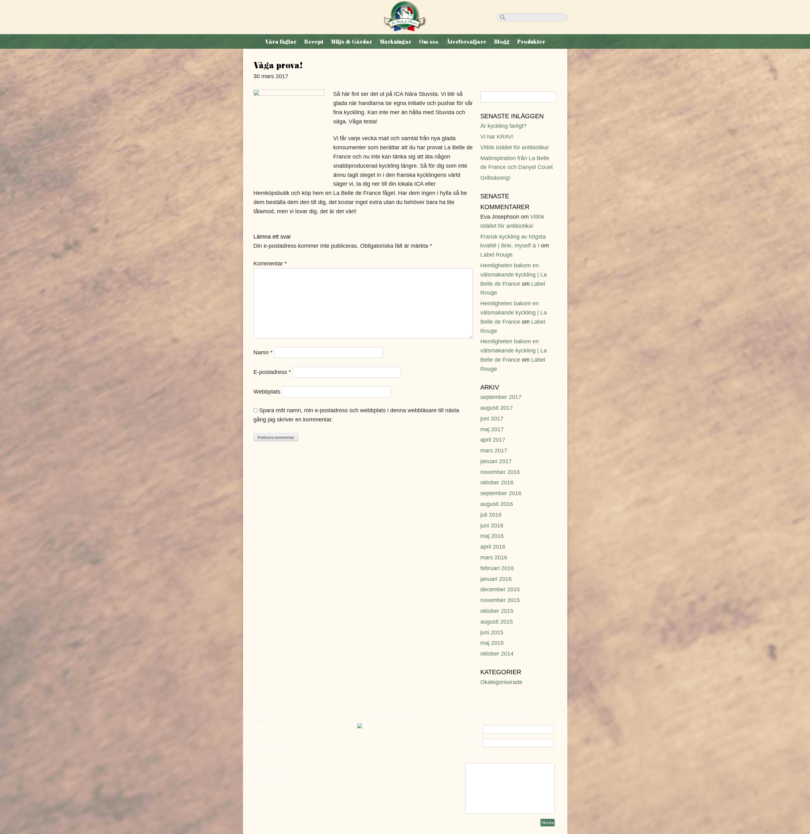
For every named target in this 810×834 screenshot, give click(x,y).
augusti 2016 (496, 504)
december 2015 (500, 589)
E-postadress (272, 372)
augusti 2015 (496, 622)
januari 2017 (496, 461)
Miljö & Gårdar (351, 42)
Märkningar (395, 42)
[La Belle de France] (405, 29)
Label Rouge (496, 255)
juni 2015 (491, 632)
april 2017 (492, 440)
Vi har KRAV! (497, 137)
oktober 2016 (497, 482)
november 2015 (500, 600)
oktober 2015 (497, 611)
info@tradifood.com (271, 783)
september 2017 (500, 397)
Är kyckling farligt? (503, 126)
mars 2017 (493, 450)
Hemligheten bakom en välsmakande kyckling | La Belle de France (513, 274)
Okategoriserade (501, 682)
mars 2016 (493, 557)
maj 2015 (492, 643)
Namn (262, 352)
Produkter (531, 42)
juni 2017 (491, 418)
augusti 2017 (496, 408)
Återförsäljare (466, 42)
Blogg (501, 42)
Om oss (429, 42)
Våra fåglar (280, 42)
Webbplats (266, 392)
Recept (313, 42)
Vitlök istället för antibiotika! (514, 147)
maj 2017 (492, 429)
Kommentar (270, 263)
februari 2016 (497, 568)
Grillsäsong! (495, 178)
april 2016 (492, 547)
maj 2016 (492, 536)
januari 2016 (496, 579)
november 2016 (500, 472)
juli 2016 (491, 515)
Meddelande (479, 756)
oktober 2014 (497, 653)
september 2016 (500, 493)
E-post (472, 741)
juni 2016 (491, 525)
